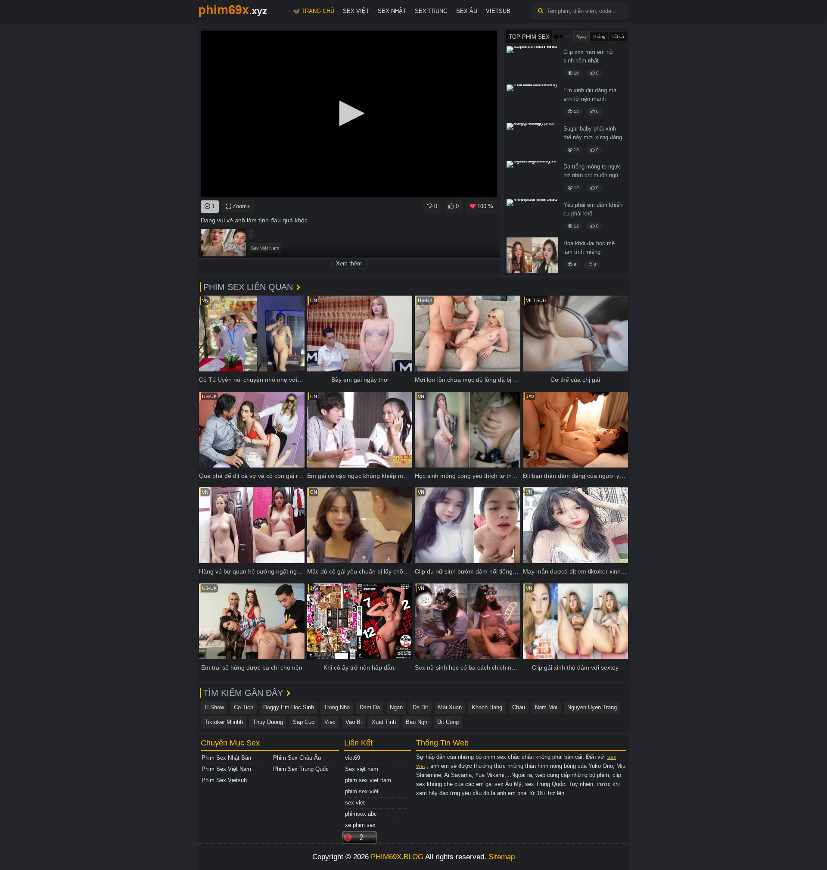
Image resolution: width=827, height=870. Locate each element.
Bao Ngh (416, 722)
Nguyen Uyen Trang (592, 707)
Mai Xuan (450, 707)
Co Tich (243, 707)
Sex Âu (466, 11)
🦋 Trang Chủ (313, 11)
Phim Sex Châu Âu (297, 758)
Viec (330, 722)
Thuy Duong (268, 722)
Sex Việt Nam (265, 248)
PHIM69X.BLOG (397, 857)
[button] (349, 113)
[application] (349, 114)
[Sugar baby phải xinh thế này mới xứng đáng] (532, 140)
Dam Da (370, 707)
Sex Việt (356, 11)
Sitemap (501, 857)
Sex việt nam (361, 769)
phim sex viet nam (368, 780)
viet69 (352, 758)
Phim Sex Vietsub (224, 780)
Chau (518, 707)
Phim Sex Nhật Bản (226, 758)
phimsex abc (361, 814)
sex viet (355, 802)
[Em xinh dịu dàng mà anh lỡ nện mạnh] (532, 102)
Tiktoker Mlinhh (224, 722)
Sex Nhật (392, 11)
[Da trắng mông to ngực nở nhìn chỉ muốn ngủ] (532, 178)
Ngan (396, 707)
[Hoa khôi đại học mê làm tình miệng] (532, 255)
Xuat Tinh (384, 722)
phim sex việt (362, 791)
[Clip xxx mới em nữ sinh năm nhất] (532, 63)
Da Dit (420, 707)
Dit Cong (448, 722)
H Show (214, 707)
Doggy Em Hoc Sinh (288, 707)
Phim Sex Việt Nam (226, 769)
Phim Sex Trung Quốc (301, 769)
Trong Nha (337, 707)
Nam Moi (546, 707)
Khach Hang (487, 707)
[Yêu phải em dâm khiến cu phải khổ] (532, 216)
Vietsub (498, 11)
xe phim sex (360, 825)
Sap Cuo (303, 722)
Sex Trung (431, 11)
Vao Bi (353, 722)
